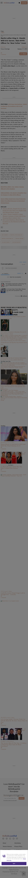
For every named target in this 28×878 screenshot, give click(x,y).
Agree (14, 863)
